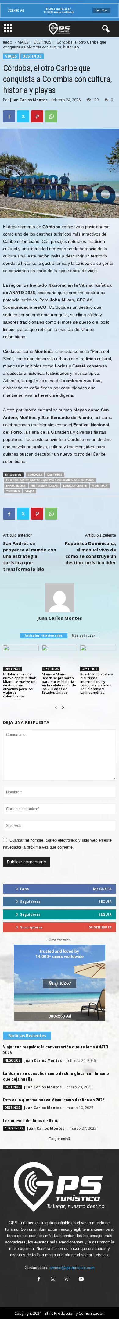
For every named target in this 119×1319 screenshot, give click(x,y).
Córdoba (35, 475)
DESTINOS (42, 42)
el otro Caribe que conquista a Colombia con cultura (50, 480)
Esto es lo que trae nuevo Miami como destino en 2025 (53, 1099)
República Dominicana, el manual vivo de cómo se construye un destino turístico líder (90, 553)
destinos (54, 475)
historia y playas (44, 486)
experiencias (16, 486)
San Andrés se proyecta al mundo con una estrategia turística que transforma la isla (29, 556)
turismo (13, 491)
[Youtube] (80, 1279)
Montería (99, 486)
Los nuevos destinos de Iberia (31, 1120)
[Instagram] (53, 1279)
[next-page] (63, 708)
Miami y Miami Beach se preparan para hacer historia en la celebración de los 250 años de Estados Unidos (59, 683)
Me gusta (102, 888)
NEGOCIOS (12, 1060)
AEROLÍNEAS (14, 1128)
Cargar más (58, 1139)
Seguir (105, 901)
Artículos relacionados (44, 635)
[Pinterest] (37, 116)
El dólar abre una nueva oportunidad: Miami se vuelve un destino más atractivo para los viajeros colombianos (19, 685)
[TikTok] (67, 1279)
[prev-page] (56, 708)
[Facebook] (9, 116)
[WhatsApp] (51, 116)
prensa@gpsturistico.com (72, 1267)
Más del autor (83, 635)
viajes (29, 491)
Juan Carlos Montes (29, 99)
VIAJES (23, 42)
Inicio (7, 42)
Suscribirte (100, 927)
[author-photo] (59, 597)
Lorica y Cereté (75, 486)
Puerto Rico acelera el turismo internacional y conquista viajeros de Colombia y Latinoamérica (96, 683)
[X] (23, 116)
